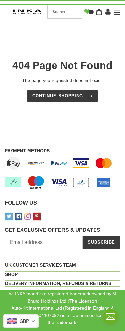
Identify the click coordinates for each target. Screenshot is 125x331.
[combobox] (64, 12)
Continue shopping (57, 95)
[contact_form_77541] (111, 317)
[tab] (62, 265)
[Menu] (116, 12)
